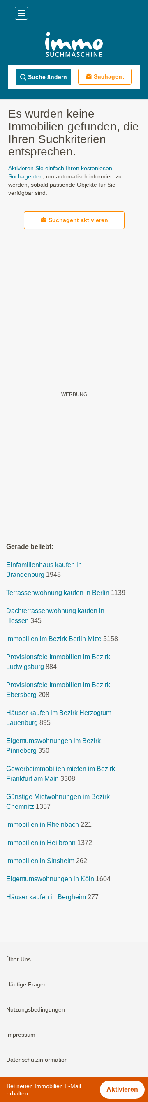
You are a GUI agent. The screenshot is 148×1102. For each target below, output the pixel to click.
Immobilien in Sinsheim (40, 860)
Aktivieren (122, 1089)
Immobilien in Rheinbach (42, 824)
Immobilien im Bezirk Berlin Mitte (54, 638)
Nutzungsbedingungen (35, 1009)
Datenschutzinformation (37, 1059)
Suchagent (109, 76)
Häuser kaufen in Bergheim (46, 897)
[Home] (74, 45)
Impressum (20, 1034)
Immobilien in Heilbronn (41, 842)
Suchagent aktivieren (78, 220)
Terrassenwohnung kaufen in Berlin (57, 592)
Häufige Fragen (26, 984)
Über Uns (18, 959)
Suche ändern (47, 77)
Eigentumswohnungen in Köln (50, 878)
